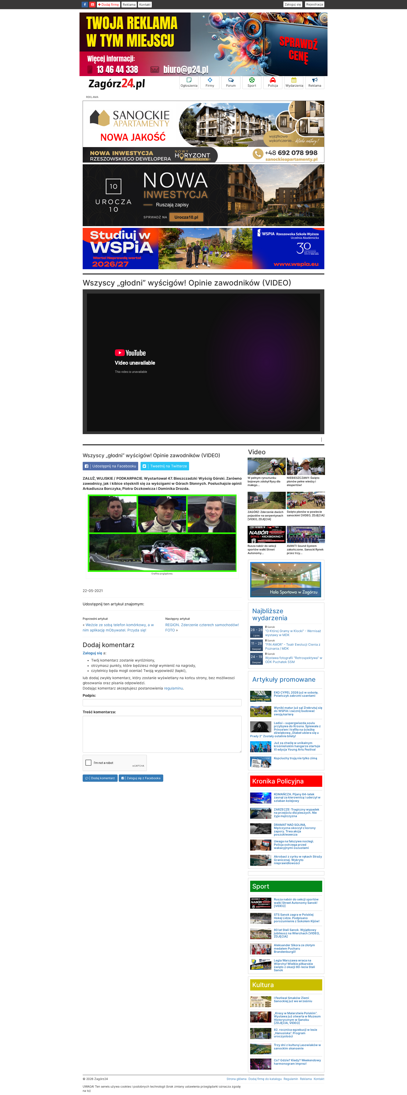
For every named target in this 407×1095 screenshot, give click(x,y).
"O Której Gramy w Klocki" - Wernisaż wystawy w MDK (293, 631)
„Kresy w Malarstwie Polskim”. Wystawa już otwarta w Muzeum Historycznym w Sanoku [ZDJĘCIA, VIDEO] (297, 1018)
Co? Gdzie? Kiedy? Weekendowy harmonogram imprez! (297, 1061)
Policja (273, 86)
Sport (252, 86)
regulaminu (173, 688)
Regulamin (291, 1079)
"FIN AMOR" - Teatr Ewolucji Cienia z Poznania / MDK (292, 645)
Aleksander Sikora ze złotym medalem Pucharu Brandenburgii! (294, 948)
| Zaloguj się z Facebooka (142, 778)
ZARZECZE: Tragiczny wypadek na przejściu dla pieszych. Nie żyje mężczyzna (296, 813)
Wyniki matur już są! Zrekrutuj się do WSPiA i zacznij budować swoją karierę (298, 711)
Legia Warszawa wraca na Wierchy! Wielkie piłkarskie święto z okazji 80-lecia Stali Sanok (294, 965)
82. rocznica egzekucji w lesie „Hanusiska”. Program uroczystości (295, 1033)
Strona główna (237, 1079)
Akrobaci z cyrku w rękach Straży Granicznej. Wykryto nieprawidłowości (298, 860)
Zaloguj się (293, 4)
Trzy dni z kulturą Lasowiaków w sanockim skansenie (297, 1046)
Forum (231, 86)
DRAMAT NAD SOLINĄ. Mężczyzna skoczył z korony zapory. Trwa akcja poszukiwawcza (295, 829)
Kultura (263, 985)
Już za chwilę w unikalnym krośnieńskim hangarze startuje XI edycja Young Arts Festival (297, 746)
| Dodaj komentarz (101, 778)
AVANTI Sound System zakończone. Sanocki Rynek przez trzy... (305, 549)
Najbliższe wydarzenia (269, 614)
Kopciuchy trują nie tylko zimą (295, 758)
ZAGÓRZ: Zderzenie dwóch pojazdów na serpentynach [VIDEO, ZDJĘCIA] (265, 515)
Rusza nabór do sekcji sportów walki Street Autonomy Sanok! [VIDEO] (296, 902)
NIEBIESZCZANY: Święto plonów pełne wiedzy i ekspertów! (303, 481)
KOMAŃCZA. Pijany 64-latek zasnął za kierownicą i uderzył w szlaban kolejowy (297, 797)
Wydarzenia (294, 86)
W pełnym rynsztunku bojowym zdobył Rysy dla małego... (264, 481)
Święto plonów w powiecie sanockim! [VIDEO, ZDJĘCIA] (306, 513)
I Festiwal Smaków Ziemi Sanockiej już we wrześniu (293, 999)
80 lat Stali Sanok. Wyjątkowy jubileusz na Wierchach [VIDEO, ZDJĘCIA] (297, 933)
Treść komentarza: (99, 712)
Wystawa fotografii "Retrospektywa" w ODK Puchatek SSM (293, 658)
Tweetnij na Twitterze (168, 466)
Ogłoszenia (189, 86)
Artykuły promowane (284, 679)
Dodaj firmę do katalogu (265, 1079)
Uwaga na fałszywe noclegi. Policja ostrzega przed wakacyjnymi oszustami (294, 844)
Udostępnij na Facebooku (113, 466)
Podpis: (89, 695)
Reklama (129, 5)
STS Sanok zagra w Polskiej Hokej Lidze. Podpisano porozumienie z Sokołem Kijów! (296, 918)
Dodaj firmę (110, 5)
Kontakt (145, 5)
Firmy (210, 86)
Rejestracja (314, 4)
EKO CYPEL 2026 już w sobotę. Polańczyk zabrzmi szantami (296, 694)
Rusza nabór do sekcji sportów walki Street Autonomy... (262, 549)
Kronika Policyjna (278, 781)
